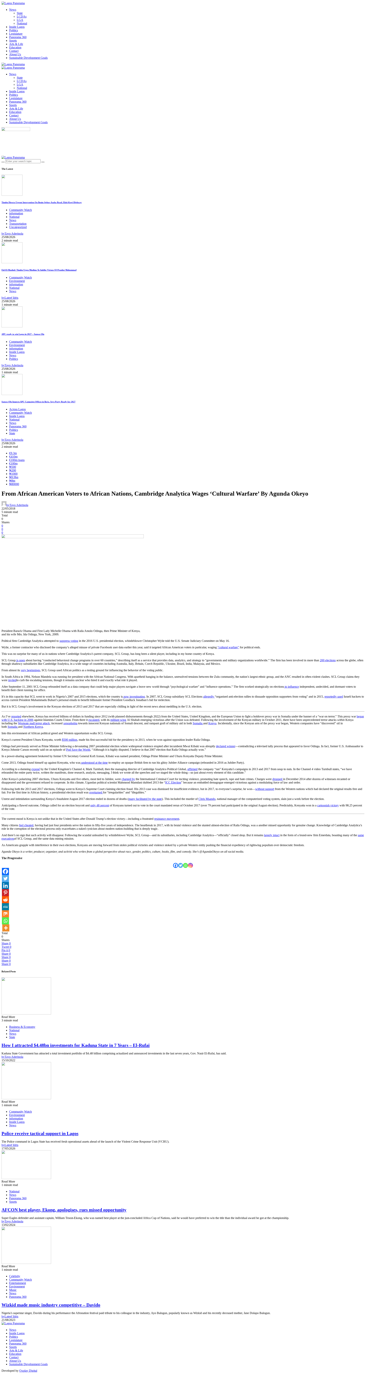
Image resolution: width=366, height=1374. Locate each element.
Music (13, 1290)
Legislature (15, 33)
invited (12, 680)
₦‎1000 (13, 473)
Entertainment (17, 1283)
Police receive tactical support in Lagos (40, 1133)
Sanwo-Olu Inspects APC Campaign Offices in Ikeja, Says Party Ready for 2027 (38, 402)
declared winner (225, 746)
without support (264, 789)
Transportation (17, 223)
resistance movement (166, 818)
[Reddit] (5, 899)
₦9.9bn (13, 477)
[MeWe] (5, 906)
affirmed (192, 769)
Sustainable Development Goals (28, 57)
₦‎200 (12, 470)
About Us (15, 54)
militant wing (118, 719)
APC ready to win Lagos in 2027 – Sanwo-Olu (23, 334)
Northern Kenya (33, 726)
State (20, 13)
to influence (291, 686)
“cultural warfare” (228, 647)
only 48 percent (99, 805)
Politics (13, 30)
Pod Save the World (78, 749)
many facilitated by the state (145, 798)
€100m (13, 463)
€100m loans (17, 460)
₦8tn (12, 480)
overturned (96, 792)
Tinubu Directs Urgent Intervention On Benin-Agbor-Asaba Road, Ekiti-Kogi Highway (42, 202)
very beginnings (30, 670)
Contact (13, 51)
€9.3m (13, 453)
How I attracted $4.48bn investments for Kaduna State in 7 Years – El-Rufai (76, 1045)
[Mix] (5, 913)
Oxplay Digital (28, 1370)
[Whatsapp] (185, 865)
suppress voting (68, 640)
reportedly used (333, 696)
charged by (128, 779)
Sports (13, 40)
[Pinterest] (5, 892)
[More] (6, 927)
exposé (35, 769)
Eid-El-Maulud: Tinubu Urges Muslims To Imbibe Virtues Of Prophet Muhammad (39, 270)
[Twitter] (180, 865)
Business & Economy (22, 1026)
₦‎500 (12, 467)
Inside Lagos (17, 26)
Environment (17, 281)
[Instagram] (190, 865)
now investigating (134, 696)
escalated (93, 719)
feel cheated (26, 825)
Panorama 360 (17, 37)
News (12, 9)
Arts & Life (16, 44)
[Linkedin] (5, 885)
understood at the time (94, 762)
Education (15, 47)
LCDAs (21, 16)
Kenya (212, 723)
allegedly (209, 696)
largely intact (271, 835)
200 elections (328, 660)
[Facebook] (175, 865)
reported (16, 716)
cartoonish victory (328, 805)
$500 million (69, 739)
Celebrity (14, 1276)
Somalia (198, 723)
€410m (13, 456)
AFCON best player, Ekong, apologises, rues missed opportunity (64, 1209)
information (16, 213)
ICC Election (173, 782)
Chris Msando (206, 798)
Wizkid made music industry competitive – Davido (51, 1304)
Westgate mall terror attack (34, 723)
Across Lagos (17, 409)
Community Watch (20, 210)
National (22, 23)
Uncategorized (18, 227)
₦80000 (14, 484)
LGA (20, 20)
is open (20, 660)
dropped (277, 779)
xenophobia (70, 723)
